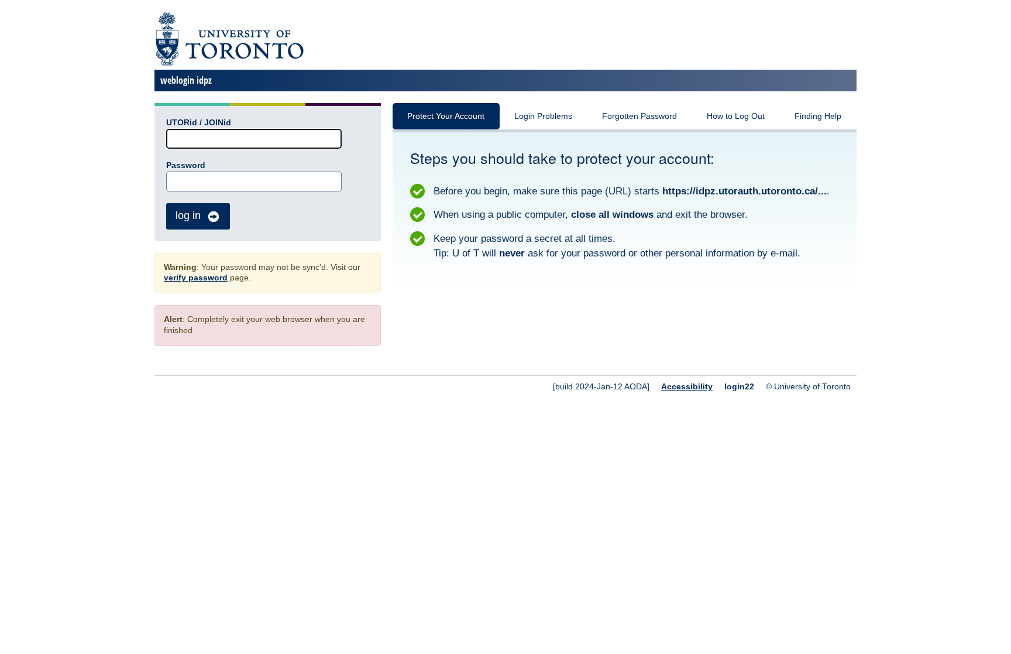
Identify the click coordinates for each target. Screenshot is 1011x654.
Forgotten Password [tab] (639, 116)
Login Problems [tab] (543, 116)
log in (188, 215)
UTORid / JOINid (198, 122)
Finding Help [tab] (818, 116)
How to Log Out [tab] (736, 116)
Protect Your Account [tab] (445, 116)
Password (185, 165)
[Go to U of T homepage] (229, 63)
